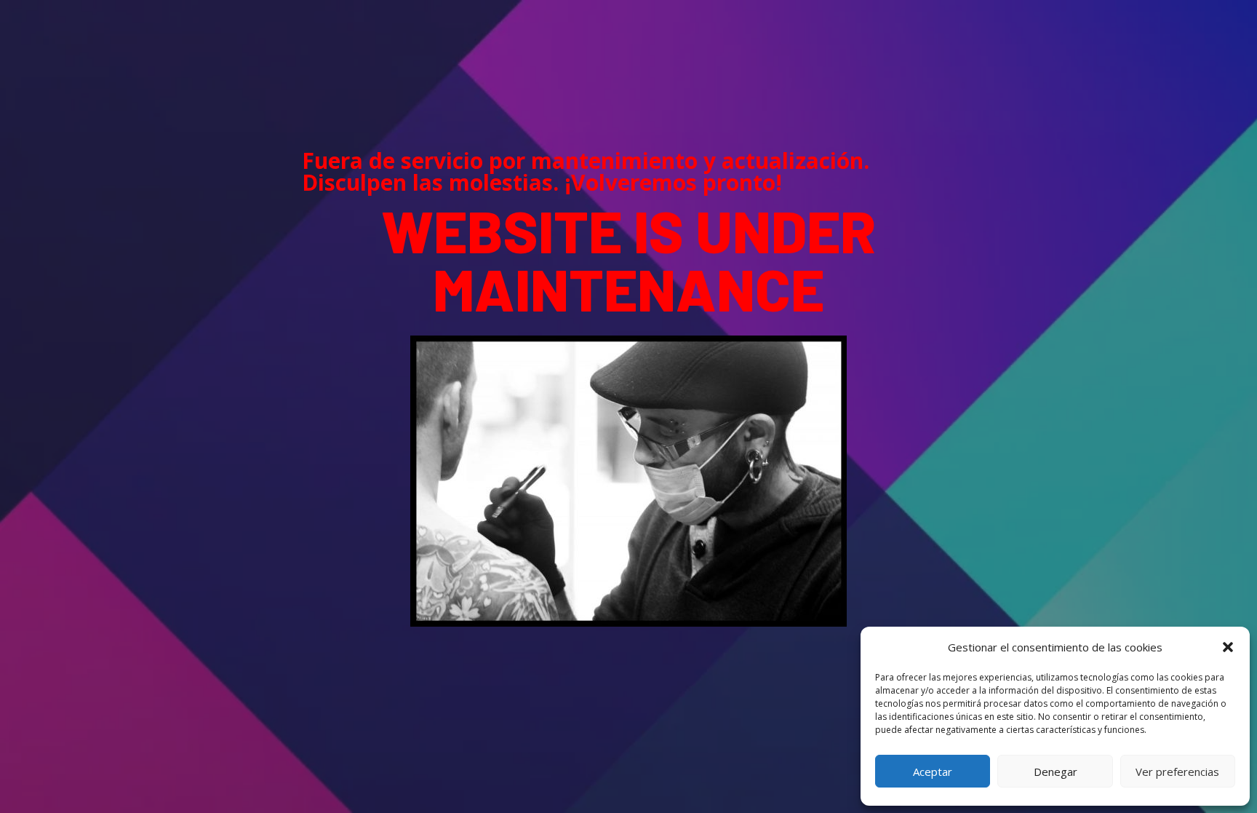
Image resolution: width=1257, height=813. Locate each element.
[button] (1228, 647)
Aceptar (932, 771)
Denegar (1055, 771)
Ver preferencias (1177, 771)
